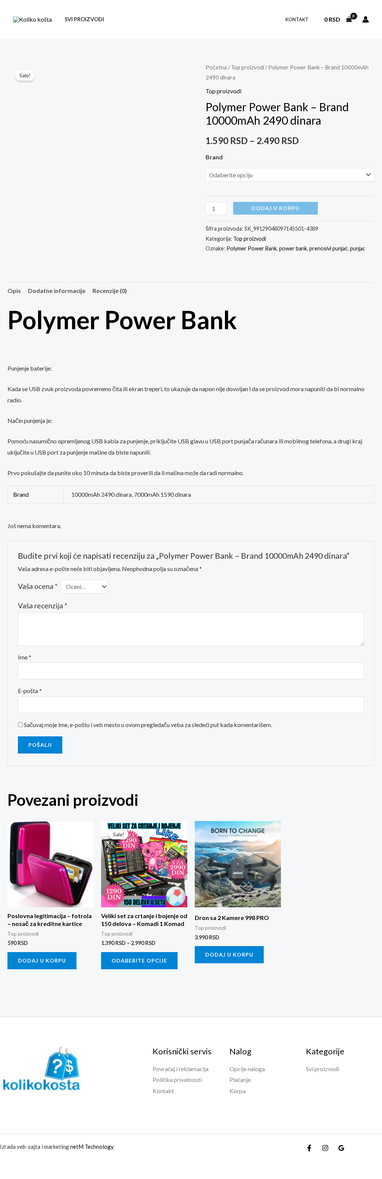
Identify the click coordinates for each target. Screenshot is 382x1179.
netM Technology (92, 1146)
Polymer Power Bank (251, 248)
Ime (24, 657)
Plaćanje (240, 1079)
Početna (216, 67)
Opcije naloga (247, 1068)
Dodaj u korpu (275, 208)
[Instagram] (325, 1148)
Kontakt (297, 19)
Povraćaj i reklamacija (181, 1068)
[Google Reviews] (341, 1148)
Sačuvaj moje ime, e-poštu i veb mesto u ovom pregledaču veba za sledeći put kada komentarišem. (148, 724)
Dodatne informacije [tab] (56, 290)
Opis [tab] (14, 290)
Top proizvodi (247, 67)
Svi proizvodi (84, 19)
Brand (214, 156)
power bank (293, 248)
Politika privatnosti (177, 1079)
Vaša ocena (37, 586)
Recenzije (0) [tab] (110, 290)
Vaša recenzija (42, 605)
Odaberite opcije (139, 960)
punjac (357, 248)
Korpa (237, 1090)
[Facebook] (309, 1148)
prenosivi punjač (328, 248)
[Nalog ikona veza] (365, 19)
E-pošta (30, 690)
